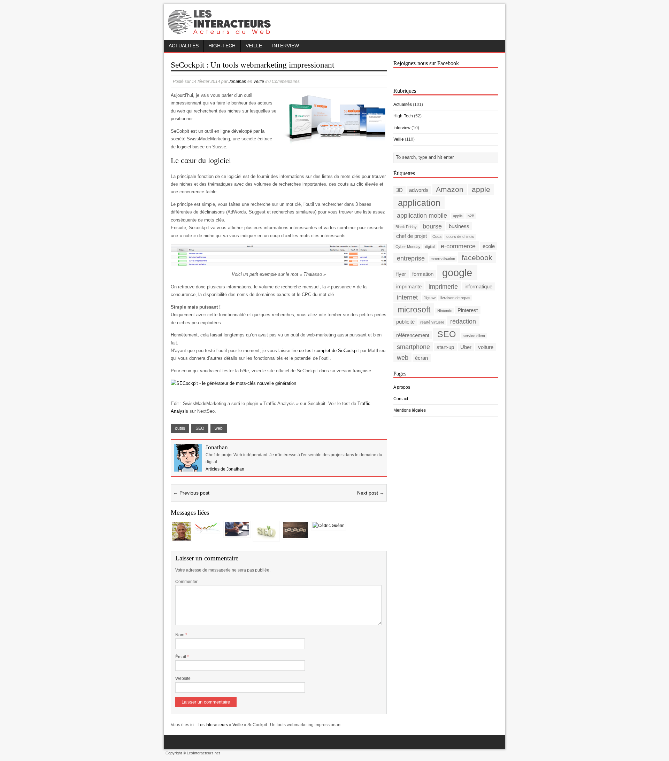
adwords (419, 190)
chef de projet (411, 236)
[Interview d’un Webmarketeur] (329, 525)
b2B (471, 216)
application (419, 203)
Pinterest (467, 310)
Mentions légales (409, 410)
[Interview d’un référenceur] (266, 536)
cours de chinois (460, 236)
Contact (400, 398)
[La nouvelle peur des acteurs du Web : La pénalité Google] (207, 529)
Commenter (186, 581)
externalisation (443, 259)
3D (399, 190)
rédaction (463, 321)
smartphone (413, 346)
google (457, 272)
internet (407, 297)
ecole (489, 246)
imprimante (409, 286)
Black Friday (406, 227)
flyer (401, 274)
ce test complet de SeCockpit (329, 350)
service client (474, 336)
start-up (445, 347)
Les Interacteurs (213, 724)
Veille (254, 45)
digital (430, 246)
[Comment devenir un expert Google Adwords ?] (295, 534)
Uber (465, 347)
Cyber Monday (408, 246)
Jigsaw (430, 298)
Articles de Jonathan (225, 469)
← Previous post (191, 493)
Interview (285, 45)
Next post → (370, 493)
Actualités (184, 45)
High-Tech (222, 45)
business (459, 226)
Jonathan (237, 81)
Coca (436, 236)
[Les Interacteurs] (220, 32)
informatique (478, 286)
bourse (432, 226)
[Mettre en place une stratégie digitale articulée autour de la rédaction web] (237, 532)
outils (180, 428)
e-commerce (458, 245)
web (219, 428)
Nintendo (444, 311)
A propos (401, 387)
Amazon (449, 189)
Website (183, 678)
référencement (412, 335)
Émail (181, 656)
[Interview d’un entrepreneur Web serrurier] (181, 537)
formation (422, 274)
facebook (477, 258)
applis (458, 216)
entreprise (411, 258)
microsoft (414, 309)
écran (421, 358)
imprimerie (443, 286)
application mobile (422, 215)
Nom (180, 634)
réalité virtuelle (432, 322)
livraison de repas (455, 298)
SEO (199, 428)
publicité (405, 322)
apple (481, 189)
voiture (485, 347)
